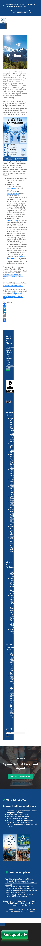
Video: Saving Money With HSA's (12, 599)
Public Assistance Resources (14, 511)
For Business (31, 901)
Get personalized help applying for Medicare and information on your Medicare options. (13, 296)
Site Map (21, 901)
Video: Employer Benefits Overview (13, 574)
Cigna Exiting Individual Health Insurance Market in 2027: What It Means (19, 895)
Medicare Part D (12, 220)
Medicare (29, 903)
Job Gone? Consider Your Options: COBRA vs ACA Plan (13, 683)
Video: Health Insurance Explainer (13, 581)
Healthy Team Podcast (13, 631)
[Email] (15, 317)
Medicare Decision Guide (13, 498)
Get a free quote (20, 12)
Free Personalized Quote (10, 366)
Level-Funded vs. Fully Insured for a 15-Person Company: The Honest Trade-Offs (19, 887)
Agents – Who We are (12, 422)
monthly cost (11, 188)
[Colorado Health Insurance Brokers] (3, 22)
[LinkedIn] (15, 311)
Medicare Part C (13, 194)
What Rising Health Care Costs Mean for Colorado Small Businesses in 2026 (19, 880)
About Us (13, 901)
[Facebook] (15, 304)
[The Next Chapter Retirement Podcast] (9, 847)
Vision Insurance (13, 550)
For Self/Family (12, 903)
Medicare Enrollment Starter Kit (13, 504)
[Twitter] (15, 307)
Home (5, 901)
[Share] (15, 320)
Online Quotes (24, 905)
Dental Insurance (13, 452)
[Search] (7, 735)
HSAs (22, 903)
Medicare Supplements (16, 257)
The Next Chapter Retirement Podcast (14, 624)
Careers (14, 905)
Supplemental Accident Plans (15, 528)
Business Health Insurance (13, 430)
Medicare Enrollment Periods (13, 286)
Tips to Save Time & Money (12, 542)
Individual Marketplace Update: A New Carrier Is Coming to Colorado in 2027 (21, 891)
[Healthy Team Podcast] (23, 847)
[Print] (15, 314)
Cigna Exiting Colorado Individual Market (13, 437)
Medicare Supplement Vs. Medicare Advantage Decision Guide (13, 276)
